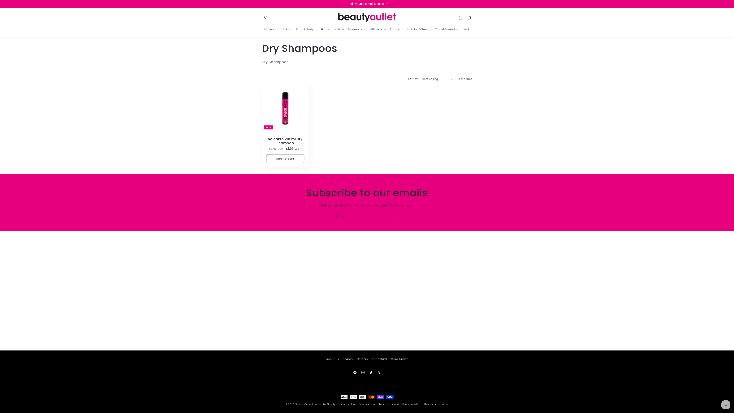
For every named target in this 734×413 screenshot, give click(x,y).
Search (348, 359)
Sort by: (413, 79)
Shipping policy (411, 404)
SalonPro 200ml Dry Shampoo (285, 141)
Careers (362, 359)
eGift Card (379, 359)
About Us (332, 359)
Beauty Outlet (304, 404)
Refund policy (347, 404)
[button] (266, 17)
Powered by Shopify (323, 404)
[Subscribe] (397, 216)
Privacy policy (367, 404)
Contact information (436, 404)
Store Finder (399, 359)
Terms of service (389, 404)
